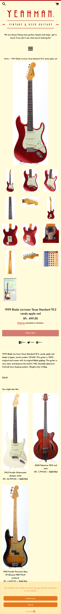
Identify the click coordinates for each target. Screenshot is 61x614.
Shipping (21, 323)
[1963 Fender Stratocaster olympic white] (15, 431)
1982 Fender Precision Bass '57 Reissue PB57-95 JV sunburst (15, 574)
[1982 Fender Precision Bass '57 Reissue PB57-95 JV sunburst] (15, 526)
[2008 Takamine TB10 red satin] (46, 427)
